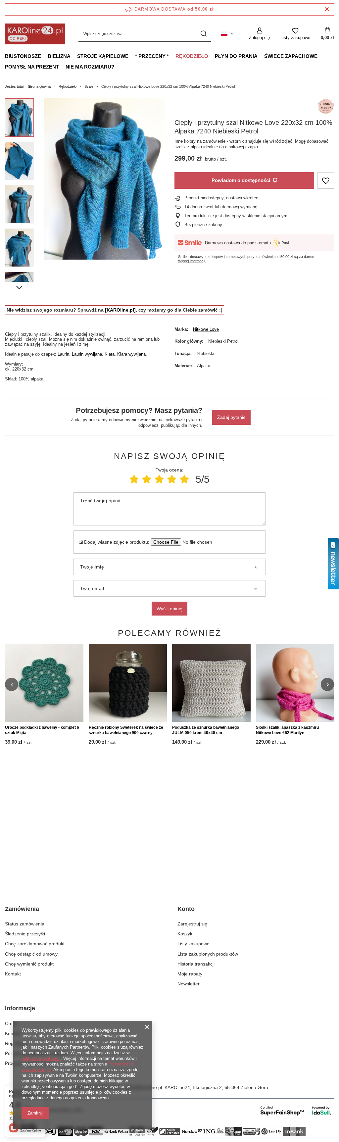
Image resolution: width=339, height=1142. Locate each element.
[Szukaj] (203, 33)
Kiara (110, 354)
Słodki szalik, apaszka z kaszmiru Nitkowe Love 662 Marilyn (287, 730)
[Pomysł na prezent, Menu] (62, 66)
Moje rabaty (189, 973)
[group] (104, 179)
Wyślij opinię (169, 608)
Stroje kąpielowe (102, 56)
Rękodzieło (191, 56)
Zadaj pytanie (231, 417)
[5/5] (184, 479)
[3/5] (159, 479)
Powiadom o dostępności (241, 180)
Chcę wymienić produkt (29, 964)
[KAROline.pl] (120, 310)
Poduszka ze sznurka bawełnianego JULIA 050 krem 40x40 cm (205, 730)
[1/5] (134, 479)
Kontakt (13, 973)
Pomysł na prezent (32, 67)
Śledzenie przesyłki (25, 933)
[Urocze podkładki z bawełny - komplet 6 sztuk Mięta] (44, 683)
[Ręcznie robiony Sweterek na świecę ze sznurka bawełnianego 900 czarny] (128, 683)
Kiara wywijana (131, 354)
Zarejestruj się (192, 923)
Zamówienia (22, 909)
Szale (88, 86)
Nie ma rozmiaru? (90, 67)
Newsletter (188, 983)
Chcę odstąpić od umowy (31, 954)
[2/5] (146, 479)
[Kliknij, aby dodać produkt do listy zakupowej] (325, 180)
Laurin (63, 354)
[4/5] (171, 479)
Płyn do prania (236, 56)
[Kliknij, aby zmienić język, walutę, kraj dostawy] (227, 33)
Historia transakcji (196, 964)
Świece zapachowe (290, 56)
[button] (11, 684)
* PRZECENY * (152, 56)
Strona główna (39, 86)
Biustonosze (23, 56)
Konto (186, 909)
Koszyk (184, 933)
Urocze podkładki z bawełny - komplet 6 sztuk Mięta (42, 730)
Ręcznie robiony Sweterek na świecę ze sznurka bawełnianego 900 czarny (126, 730)
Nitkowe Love (206, 329)
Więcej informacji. (192, 261)
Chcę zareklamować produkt (35, 943)
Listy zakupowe (193, 943)
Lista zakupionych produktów (207, 954)
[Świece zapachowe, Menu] (320, 56)
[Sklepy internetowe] (296, 1110)
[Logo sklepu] (35, 34)
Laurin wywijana (87, 354)
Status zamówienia (24, 923)
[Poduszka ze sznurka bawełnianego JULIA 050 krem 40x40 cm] (211, 683)
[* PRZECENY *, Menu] (172, 56)
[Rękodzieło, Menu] (211, 56)
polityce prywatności (41, 1058)
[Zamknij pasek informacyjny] (327, 9)
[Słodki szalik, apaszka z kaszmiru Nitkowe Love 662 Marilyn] (295, 683)
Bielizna (59, 56)
